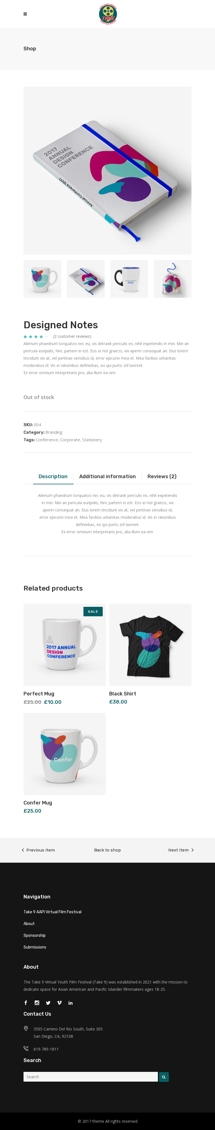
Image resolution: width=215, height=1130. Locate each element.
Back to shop (107, 850)
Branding (53, 432)
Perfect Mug (39, 694)
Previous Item (40, 850)
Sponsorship (35, 935)
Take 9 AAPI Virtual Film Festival (52, 912)
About (29, 923)
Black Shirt (122, 694)
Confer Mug (38, 803)
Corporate (70, 439)
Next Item (178, 850)
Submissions (35, 947)
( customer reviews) (72, 336)
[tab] (53, 477)
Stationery (92, 439)
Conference (47, 439)
